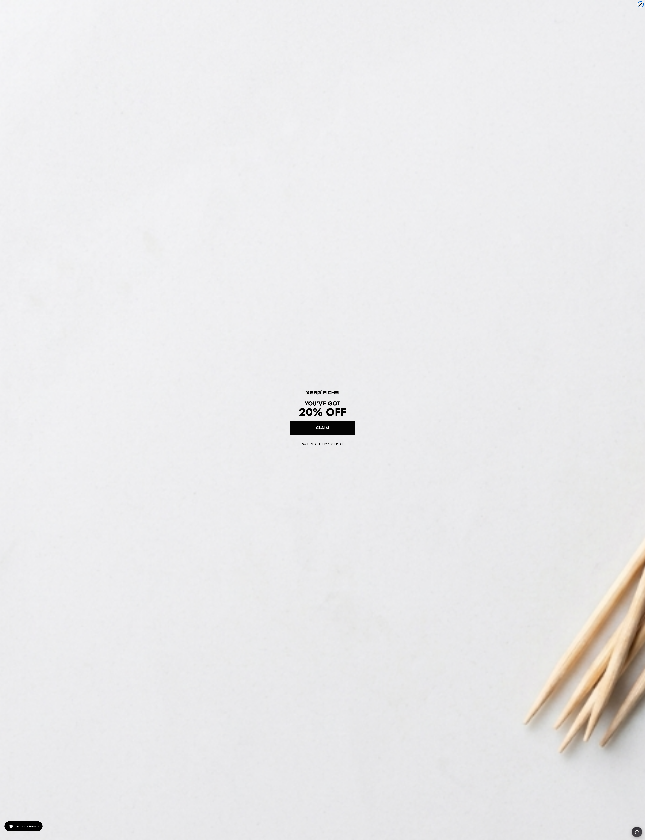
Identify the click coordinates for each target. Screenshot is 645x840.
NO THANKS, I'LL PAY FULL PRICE (322, 444)
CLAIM (322, 428)
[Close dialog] (641, 4)
